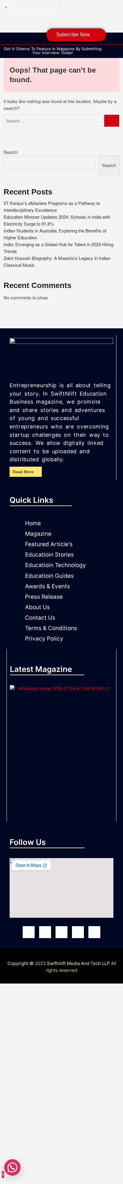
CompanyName (25, 1055)
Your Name (21, 1030)
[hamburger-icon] (115, 47)
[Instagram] (19, 41)
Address (18, 1143)
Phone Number (25, 1109)
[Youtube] (61, 932)
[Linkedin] (43, 41)
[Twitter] (94, 932)
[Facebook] (29, 932)
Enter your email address (34, 1077)
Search (11, 152)
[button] (106, 51)
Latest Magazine (41, 669)
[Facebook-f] (7, 41)
